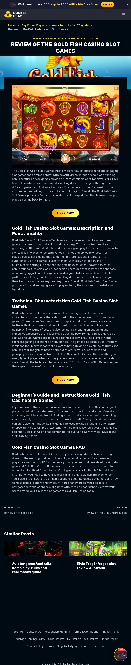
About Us (17, 631)
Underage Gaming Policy (29, 639)
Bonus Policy (109, 639)
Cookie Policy (35, 646)
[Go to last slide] (9, 561)
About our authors (92, 646)
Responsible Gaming (57, 631)
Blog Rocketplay (67, 646)
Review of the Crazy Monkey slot (106, 510)
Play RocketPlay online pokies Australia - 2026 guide (55, 25)
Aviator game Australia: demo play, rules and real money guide (32, 568)
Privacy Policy (110, 631)
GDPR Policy (56, 639)
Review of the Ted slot (18, 510)
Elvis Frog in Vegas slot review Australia (96, 566)
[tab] (59, 585)
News (50, 646)
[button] (65, 4)
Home (12, 25)
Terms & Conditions (85, 631)
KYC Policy (74, 639)
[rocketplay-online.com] (15, 14)
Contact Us (34, 631)
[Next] (121, 561)
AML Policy (91, 639)
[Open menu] (124, 14)
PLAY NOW (65, 213)
